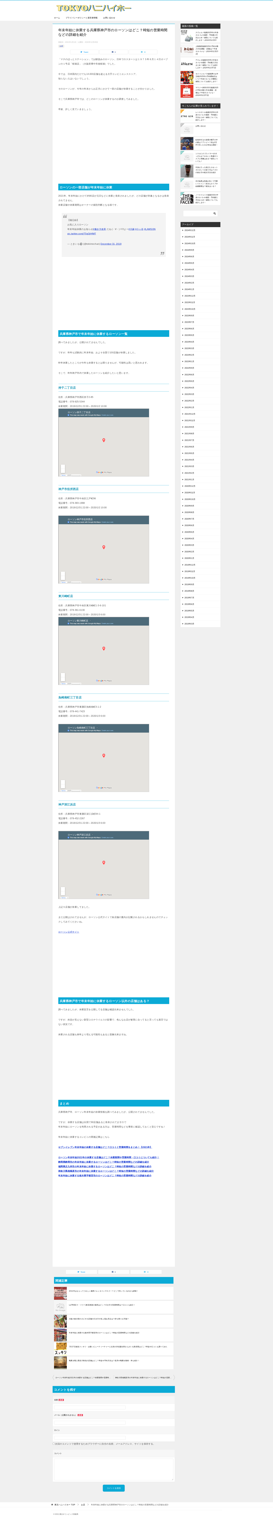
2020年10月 (190, 499)
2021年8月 (189, 433)
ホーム (57, 18)
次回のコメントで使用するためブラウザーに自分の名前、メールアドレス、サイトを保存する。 (105, 1444)
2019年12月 (190, 565)
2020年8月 (189, 512)
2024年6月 (189, 256)
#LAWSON (150, 229)
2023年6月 (189, 328)
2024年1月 (189, 289)
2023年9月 (189, 315)
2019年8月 (189, 591)
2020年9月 (189, 506)
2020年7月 (189, 519)
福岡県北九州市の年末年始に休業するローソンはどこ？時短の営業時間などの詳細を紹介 (105, 1166)
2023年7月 (189, 322)
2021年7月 (189, 440)
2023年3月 (189, 348)
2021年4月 (189, 460)
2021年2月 (189, 473)
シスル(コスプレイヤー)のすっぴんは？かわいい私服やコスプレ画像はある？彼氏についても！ (207, 157)
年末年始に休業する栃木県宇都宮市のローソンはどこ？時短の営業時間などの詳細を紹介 (105, 1175)
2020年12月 (190, 486)
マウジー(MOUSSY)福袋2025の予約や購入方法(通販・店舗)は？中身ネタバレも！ (207, 91)
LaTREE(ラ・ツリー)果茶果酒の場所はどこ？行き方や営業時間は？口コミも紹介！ (102, 1305)
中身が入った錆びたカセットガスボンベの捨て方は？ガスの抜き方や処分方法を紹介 (207, 169)
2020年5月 (189, 532)
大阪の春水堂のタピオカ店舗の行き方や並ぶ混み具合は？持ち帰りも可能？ (99, 1319)
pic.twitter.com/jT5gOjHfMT (81, 234)
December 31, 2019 (111, 244)
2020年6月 (189, 525)
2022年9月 (189, 368)
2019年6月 (189, 604)
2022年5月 (189, 381)
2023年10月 (190, 309)
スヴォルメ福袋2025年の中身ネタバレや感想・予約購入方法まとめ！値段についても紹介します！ (207, 36)
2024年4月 (189, 269)
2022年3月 (189, 394)
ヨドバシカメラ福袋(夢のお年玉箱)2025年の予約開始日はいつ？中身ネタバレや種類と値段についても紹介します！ (207, 77)
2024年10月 (190, 243)
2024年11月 (190, 237)
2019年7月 (189, 597)
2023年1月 (189, 361)
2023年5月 (189, 335)
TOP (64, 1505)
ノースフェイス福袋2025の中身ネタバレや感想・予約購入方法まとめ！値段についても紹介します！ (207, 199)
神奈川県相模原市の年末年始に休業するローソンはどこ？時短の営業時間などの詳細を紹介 (106, 1171)
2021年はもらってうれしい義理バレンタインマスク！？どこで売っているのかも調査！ (103, 1291)
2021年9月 (189, 427)
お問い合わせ (109, 18)
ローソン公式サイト (68, 932)
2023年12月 (190, 296)
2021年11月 (190, 420)
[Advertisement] (113, 146)
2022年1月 (189, 407)
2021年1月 (189, 479)
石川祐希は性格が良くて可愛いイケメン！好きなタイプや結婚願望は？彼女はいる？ (207, 183)
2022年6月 (189, 374)
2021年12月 (190, 414)
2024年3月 (189, 276)
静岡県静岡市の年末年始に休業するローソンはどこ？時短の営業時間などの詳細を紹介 (103, 1162)
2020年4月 (189, 538)
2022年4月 (189, 388)
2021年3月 (189, 466)
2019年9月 (189, 584)
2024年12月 (190, 230)
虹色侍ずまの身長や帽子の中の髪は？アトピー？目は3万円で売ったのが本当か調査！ (207, 142)
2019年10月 (190, 578)
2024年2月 (189, 283)
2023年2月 (189, 355)
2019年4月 (189, 617)
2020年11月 (190, 492)
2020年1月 (189, 558)
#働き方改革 (99, 229)
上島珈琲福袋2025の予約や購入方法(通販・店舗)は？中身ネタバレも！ (207, 50)
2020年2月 (189, 551)
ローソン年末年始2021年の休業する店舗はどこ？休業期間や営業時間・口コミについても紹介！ (108, 1157)
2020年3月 (189, 545)
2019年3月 (189, 624)
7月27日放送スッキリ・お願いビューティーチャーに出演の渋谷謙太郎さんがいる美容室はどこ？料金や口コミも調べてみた (118, 1347)
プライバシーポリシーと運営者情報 (82, 18)
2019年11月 (190, 571)
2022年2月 (189, 401)
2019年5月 (189, 611)
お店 (61, 46)
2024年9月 (189, 250)
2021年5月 (189, 453)
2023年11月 (190, 302)
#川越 (132, 229)
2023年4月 (189, 342)
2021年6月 (189, 447)
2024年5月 (189, 263)
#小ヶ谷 (139, 229)
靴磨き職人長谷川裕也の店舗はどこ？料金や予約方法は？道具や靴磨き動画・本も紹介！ (104, 1361)
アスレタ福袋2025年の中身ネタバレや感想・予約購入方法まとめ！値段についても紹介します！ (207, 64)
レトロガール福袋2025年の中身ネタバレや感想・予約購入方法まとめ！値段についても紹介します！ (207, 116)
